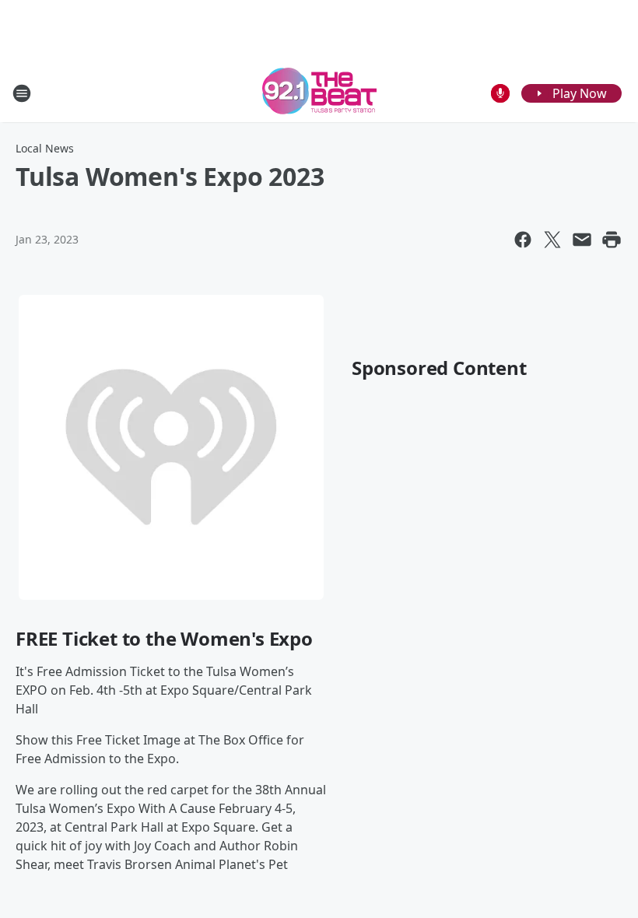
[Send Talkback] (500, 93)
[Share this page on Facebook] (523, 240)
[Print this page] (611, 240)
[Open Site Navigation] (21, 93)
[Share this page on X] (552, 240)
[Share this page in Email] (582, 240)
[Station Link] (319, 93)
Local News (45, 148)
